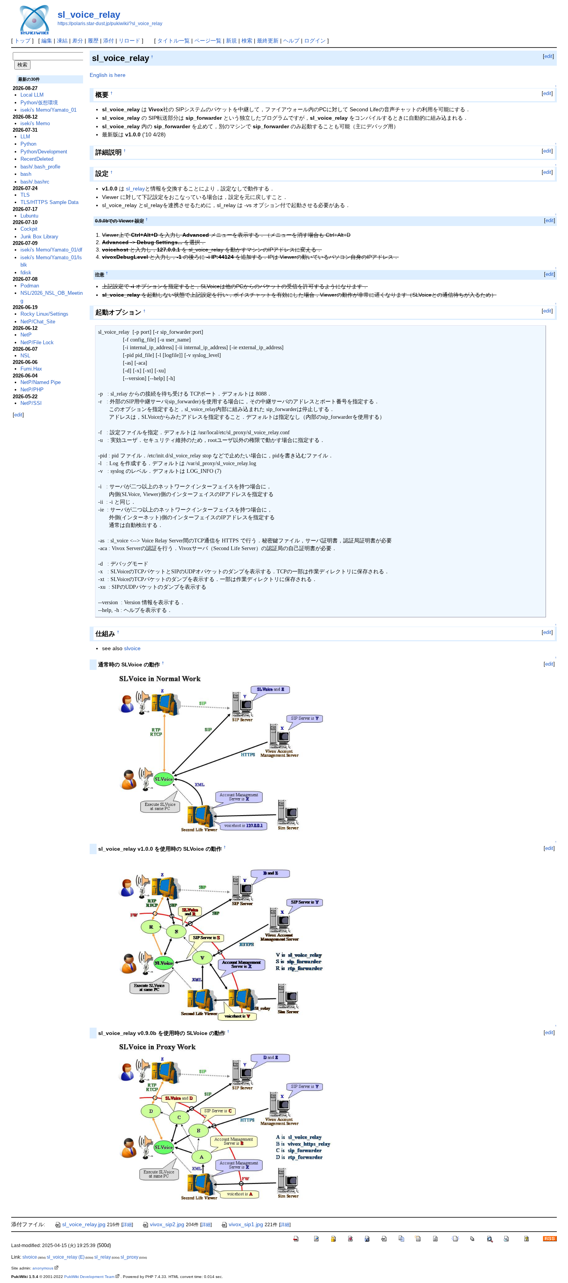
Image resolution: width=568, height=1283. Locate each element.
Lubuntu (29, 216)
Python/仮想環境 (39, 102)
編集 (46, 40)
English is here (108, 75)
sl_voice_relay (89, 14)
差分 (77, 40)
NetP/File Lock (37, 342)
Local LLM (32, 95)
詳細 (127, 1224)
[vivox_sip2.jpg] (217, 1124)
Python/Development (43, 152)
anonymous (42, 1268)
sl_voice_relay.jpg (83, 1224)
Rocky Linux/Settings (44, 314)
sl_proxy (129, 1257)
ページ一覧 (207, 40)
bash (25, 174)
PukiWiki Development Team (89, 1277)
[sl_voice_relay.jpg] (217, 940)
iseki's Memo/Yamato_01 (48, 110)
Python (28, 144)
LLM (25, 136)
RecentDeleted (36, 159)
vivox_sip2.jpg (167, 1224)
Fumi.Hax (31, 369)
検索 (246, 40)
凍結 (62, 40)
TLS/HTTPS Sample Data (49, 202)
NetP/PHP (32, 390)
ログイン (315, 40)
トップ (22, 40)
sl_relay (135, 188)
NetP (26, 335)
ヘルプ (291, 40)
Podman (29, 286)
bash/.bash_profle (40, 167)
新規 (231, 40)
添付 (108, 40)
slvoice (132, 648)
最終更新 (268, 40)
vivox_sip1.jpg (246, 1224)
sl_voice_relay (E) (66, 1257)
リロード (129, 40)
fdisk (25, 272)
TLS (25, 195)
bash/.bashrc (34, 182)
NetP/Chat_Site (37, 322)
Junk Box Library (39, 237)
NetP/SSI (31, 403)
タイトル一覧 (173, 40)
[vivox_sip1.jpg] (217, 756)
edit (548, 56)
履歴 (93, 40)
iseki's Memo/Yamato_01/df (51, 250)
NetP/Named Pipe (40, 382)
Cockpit (28, 229)
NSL (25, 356)
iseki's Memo (35, 123)
